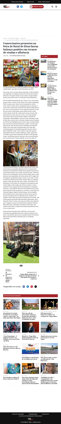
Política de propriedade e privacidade (30, 416)
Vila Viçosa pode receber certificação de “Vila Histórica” (49, 359)
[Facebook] (18, 6)
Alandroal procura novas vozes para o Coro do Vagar (49, 337)
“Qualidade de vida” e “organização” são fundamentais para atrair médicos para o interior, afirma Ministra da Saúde (49, 380)
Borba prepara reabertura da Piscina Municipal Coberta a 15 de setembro (52, 77)
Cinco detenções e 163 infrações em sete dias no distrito (11, 348)
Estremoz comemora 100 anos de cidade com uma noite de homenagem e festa (52, 102)
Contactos (45, 414)
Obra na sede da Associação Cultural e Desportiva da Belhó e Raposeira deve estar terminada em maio (29, 316)
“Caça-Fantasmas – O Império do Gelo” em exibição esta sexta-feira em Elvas (11, 338)
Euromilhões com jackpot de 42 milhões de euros (30, 358)
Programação (33, 414)
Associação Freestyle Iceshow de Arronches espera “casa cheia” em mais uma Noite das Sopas (11, 315)
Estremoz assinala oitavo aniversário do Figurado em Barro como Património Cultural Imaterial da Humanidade (30, 380)
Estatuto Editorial (18, 414)
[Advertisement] (30, 23)
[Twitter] (21, 6)
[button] (31, 6)
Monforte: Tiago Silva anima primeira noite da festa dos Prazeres (30, 337)
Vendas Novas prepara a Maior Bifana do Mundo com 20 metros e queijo (52, 89)
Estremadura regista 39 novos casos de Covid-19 (11, 378)
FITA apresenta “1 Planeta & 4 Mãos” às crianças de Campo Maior (49, 314)
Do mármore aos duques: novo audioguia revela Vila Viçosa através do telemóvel (52, 65)
